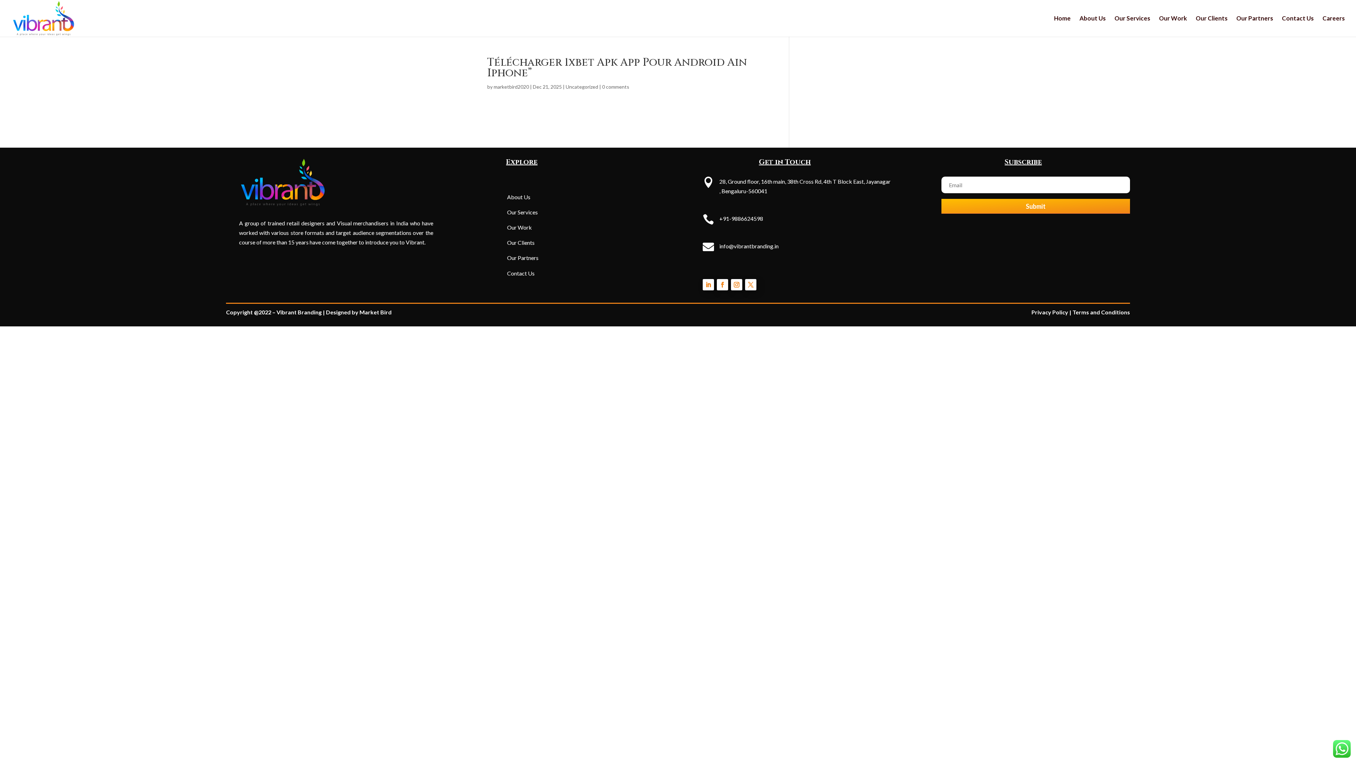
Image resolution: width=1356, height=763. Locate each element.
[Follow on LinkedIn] (708, 284)
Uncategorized (582, 87)
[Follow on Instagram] (736, 284)
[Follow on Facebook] (722, 284)
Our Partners (1254, 19)
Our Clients (1211, 19)
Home (1062, 19)
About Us (1093, 19)
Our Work (1173, 19)
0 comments (615, 87)
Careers (1333, 19)
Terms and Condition (1099, 312)
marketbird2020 (511, 87)
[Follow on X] (750, 284)
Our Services (1132, 19)
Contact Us (1298, 19)
